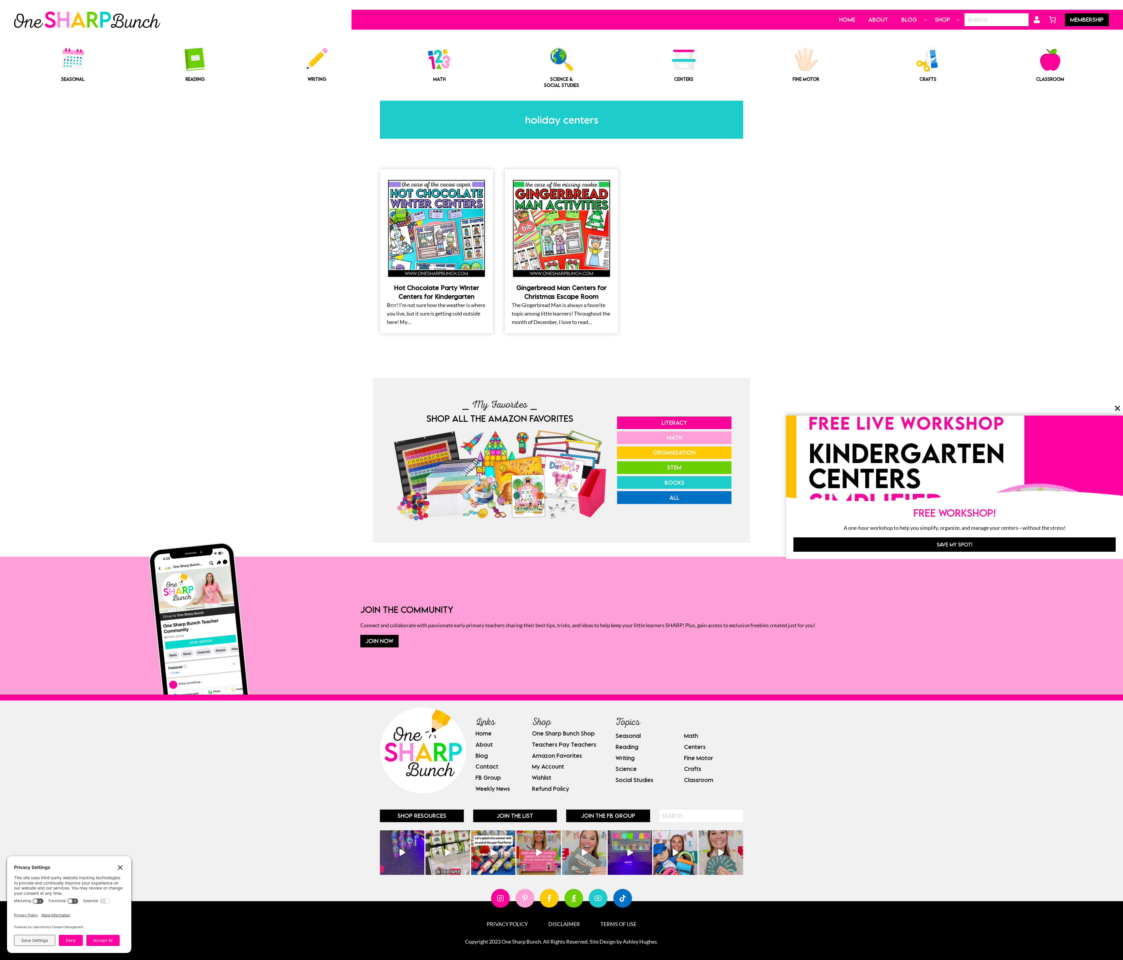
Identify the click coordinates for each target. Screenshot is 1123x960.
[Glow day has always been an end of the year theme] (493, 852)
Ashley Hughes (640, 941)
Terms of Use (618, 924)
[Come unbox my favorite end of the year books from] (538, 852)
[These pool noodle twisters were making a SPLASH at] (448, 852)
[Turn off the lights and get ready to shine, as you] (630, 852)
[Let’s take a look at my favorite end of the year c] (675, 852)
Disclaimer (564, 924)
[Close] (1117, 408)
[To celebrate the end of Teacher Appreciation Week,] (584, 852)
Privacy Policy (507, 924)
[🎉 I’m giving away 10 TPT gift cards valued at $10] (721, 852)
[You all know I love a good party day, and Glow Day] (402, 852)
